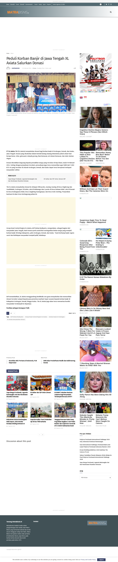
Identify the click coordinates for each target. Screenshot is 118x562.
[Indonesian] (85, 98)
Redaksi (35, 521)
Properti (49, 4)
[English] (81, 98)
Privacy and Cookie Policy (88, 559)
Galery (40, 4)
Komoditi (12, 4)
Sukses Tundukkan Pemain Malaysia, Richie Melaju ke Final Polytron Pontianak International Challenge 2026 (96, 457)
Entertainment (28, 4)
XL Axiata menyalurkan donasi (16, 319)
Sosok (36, 4)
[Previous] (39, 434)
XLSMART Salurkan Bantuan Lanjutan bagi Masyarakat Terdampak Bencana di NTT (63, 394)
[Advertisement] (59, 33)
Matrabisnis (16, 68)
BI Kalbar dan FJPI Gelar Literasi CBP (55, 179)
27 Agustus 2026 (59, 399)
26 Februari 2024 (26, 68)
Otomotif (22, 4)
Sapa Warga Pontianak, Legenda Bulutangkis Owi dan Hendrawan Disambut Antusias (17, 394)
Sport (44, 4)
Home (7, 53)
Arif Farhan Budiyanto (17, 317)
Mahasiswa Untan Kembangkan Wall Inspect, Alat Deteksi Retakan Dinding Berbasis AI (16, 422)
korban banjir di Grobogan (57, 317)
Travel (17, 4)
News (7, 4)
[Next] (42, 434)
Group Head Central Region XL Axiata (36, 317)
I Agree (101, 559)
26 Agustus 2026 (59, 428)
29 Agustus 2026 (11, 399)
